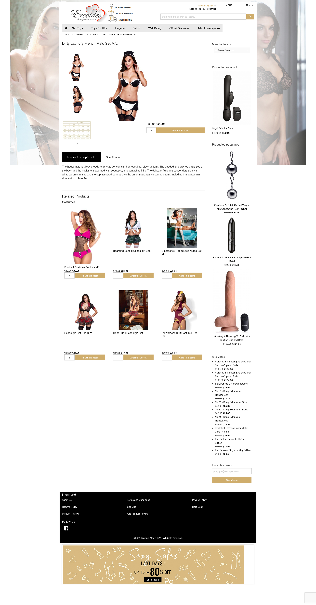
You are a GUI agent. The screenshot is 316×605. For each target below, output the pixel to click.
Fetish (136, 28)
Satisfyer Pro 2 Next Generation (231, 383)
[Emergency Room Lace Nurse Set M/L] (182, 228)
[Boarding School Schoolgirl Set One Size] (133, 228)
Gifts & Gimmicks (179, 28)
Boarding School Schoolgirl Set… (132, 251)
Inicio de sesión (196, 8)
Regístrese (211, 8)
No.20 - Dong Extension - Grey (231, 402)
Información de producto (81, 157)
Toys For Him (99, 28)
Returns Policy (69, 506)
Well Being (154, 28)
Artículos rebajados (209, 28)
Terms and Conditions (138, 499)
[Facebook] (66, 528)
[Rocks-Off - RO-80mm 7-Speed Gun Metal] (232, 236)
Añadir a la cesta (180, 130)
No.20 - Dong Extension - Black (231, 409)
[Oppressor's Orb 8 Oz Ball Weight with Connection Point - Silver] (232, 175)
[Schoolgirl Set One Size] (84, 310)
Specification (113, 157)
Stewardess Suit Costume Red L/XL (180, 334)
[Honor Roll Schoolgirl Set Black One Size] (133, 310)
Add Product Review (137, 513)
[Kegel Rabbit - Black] (232, 98)
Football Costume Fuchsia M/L (82, 267)
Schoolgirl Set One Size (78, 333)
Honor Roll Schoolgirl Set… (129, 333)
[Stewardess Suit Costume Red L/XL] (182, 310)
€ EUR (229, 5)
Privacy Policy (199, 499)
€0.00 (251, 5)
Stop (158, 588)
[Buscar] (250, 17)
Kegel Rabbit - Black (222, 128)
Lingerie (120, 28)
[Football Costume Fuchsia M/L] (84, 236)
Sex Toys (77, 28)
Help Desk (197, 506)
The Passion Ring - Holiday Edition (233, 450)
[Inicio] (66, 28)
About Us (67, 499)
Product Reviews (70, 513)
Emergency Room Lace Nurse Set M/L (181, 252)
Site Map (131, 506)
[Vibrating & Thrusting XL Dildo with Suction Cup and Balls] (232, 301)
